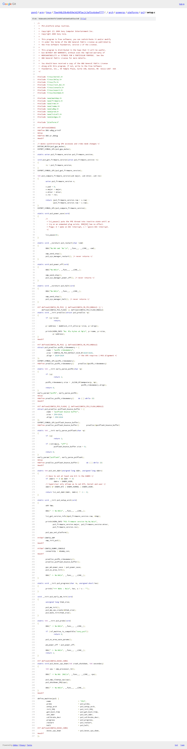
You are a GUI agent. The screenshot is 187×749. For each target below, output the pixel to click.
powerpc (120, 12)
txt (176, 745)
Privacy (22, 745)
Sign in (181, 4)
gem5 (34, 12)
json (182, 745)
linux (48, 12)
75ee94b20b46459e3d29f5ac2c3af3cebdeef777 (78, 12)
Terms (29, 745)
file (83, 19)
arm (41, 12)
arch (111, 12)
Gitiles (15, 745)
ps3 (143, 12)
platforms (133, 12)
